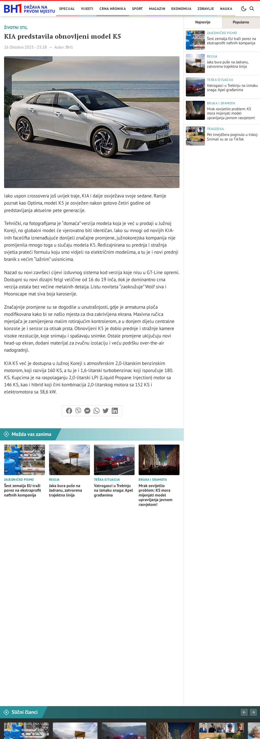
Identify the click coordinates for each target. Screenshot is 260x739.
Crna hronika (113, 8)
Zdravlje (206, 8)
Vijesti (87, 8)
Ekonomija (181, 8)
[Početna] (29, 9)
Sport (137, 8)
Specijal (67, 8)
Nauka (226, 8)
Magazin (157, 8)
